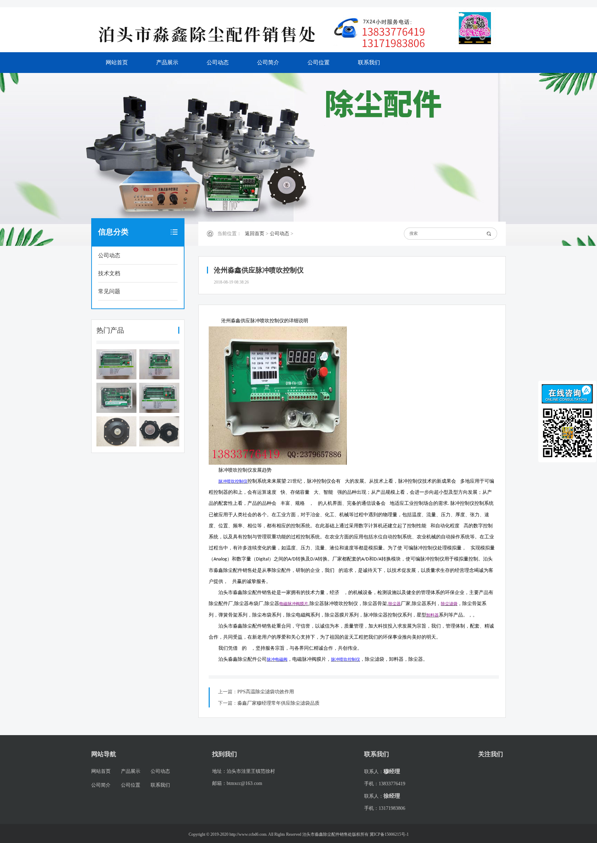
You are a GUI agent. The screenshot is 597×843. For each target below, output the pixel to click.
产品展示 (167, 62)
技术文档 (109, 273)
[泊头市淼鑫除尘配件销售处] (212, 34)
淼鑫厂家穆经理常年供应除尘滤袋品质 (278, 703)
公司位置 (318, 62)
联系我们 (369, 62)
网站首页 (117, 62)
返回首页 (254, 233)
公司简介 (268, 62)
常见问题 (109, 291)
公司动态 (218, 62)
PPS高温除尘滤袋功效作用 (265, 691)
